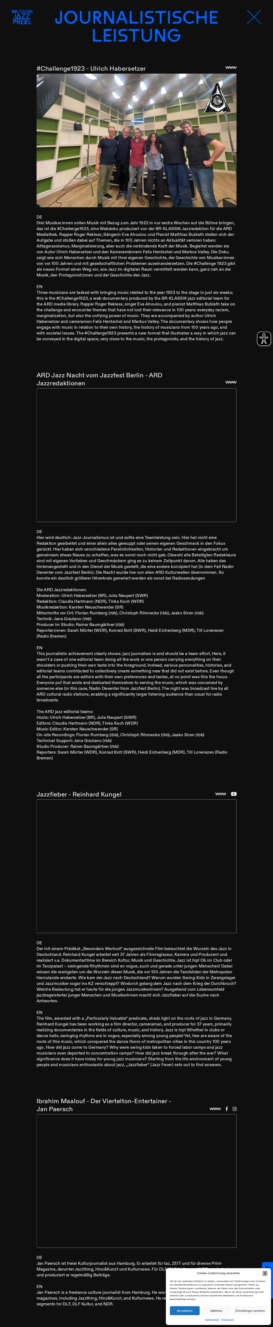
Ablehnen (216, 1310)
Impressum (227, 1319)
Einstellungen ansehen (250, 1310)
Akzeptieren (184, 1310)
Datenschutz (212, 1319)
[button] (265, 1273)
